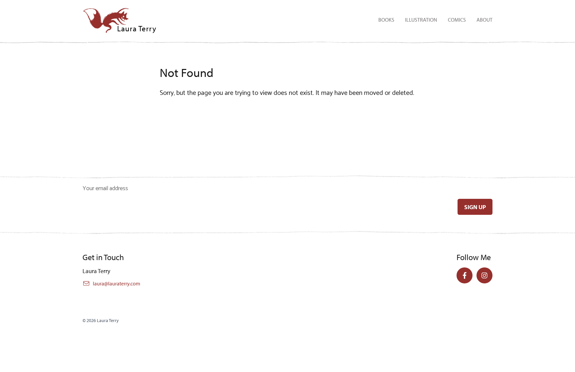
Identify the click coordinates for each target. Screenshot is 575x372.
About (484, 19)
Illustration (421, 19)
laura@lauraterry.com (116, 283)
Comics (457, 19)
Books (386, 19)
